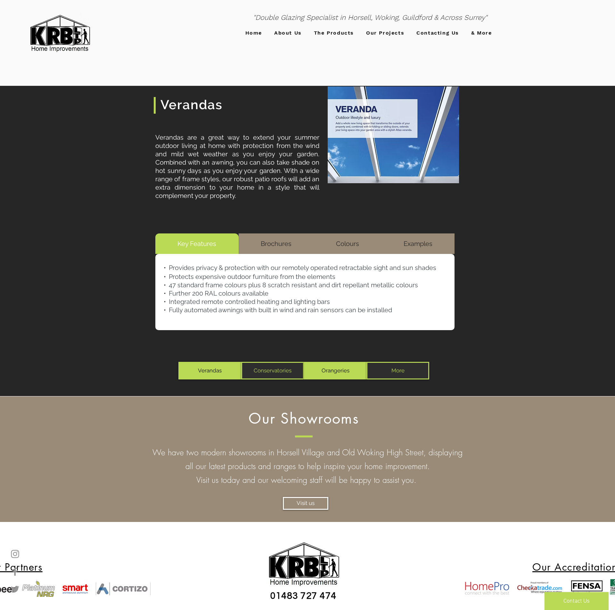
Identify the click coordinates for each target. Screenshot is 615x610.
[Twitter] (15, 589)
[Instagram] (15, 554)
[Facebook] (15, 571)
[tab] (197, 243)
